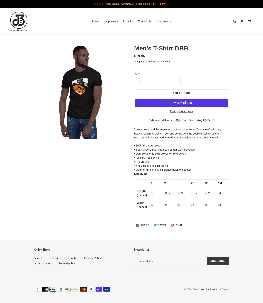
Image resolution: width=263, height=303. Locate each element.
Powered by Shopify (219, 289)
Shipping (139, 61)
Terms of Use (71, 258)
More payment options (181, 111)
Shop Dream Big (201, 289)
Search (38, 258)
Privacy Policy (92, 258)
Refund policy (67, 263)
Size (137, 73)
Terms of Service (44, 263)
